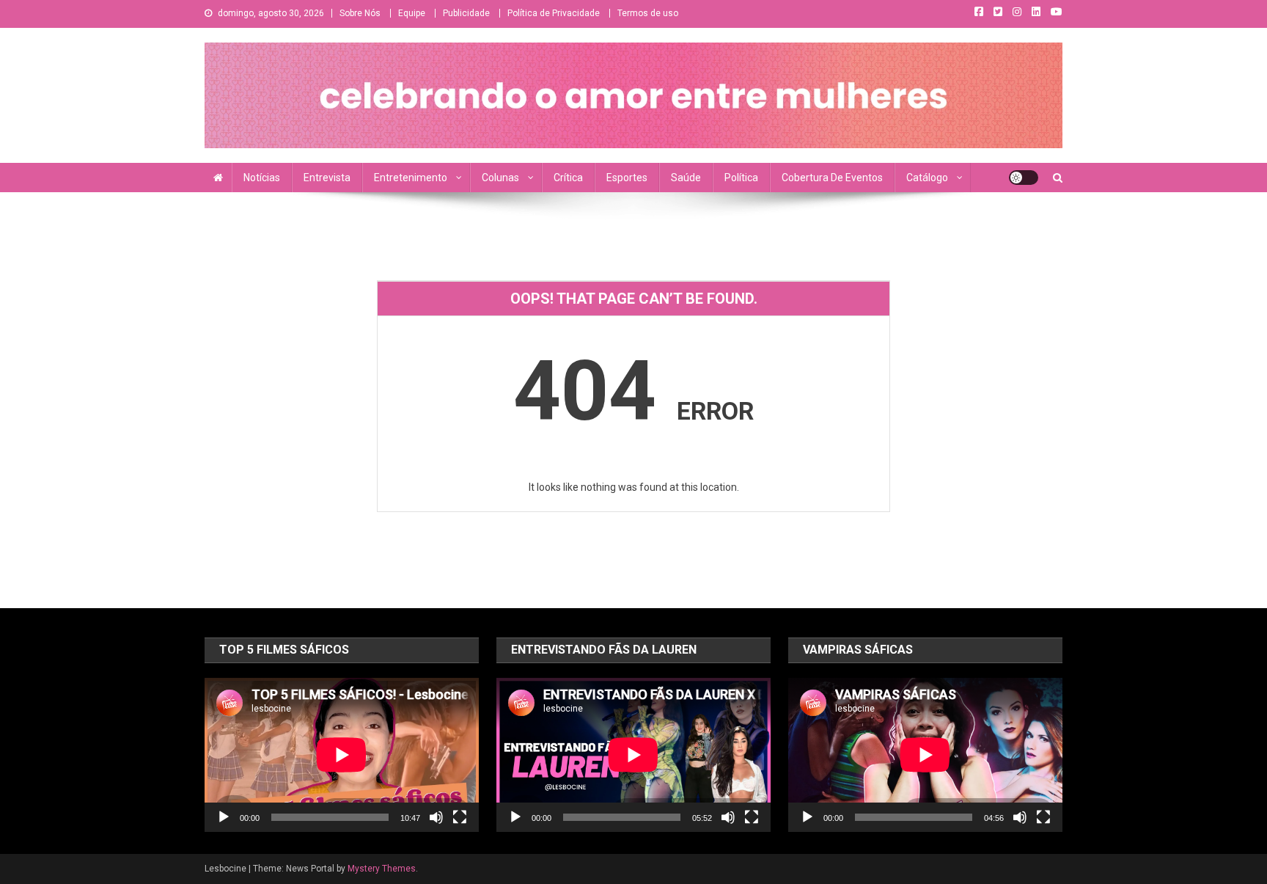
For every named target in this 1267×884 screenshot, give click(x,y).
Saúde (686, 177)
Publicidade (466, 13)
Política (741, 177)
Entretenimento (410, 177)
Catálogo (927, 177)
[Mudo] (436, 817)
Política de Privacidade (553, 13)
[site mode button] (1023, 177)
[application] (342, 755)
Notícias (261, 177)
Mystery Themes (382, 868)
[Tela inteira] (459, 817)
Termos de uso (647, 13)
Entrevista (327, 177)
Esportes (626, 177)
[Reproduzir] (223, 817)
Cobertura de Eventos (832, 177)
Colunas (500, 177)
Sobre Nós (360, 13)
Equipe (411, 13)
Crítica (568, 177)
